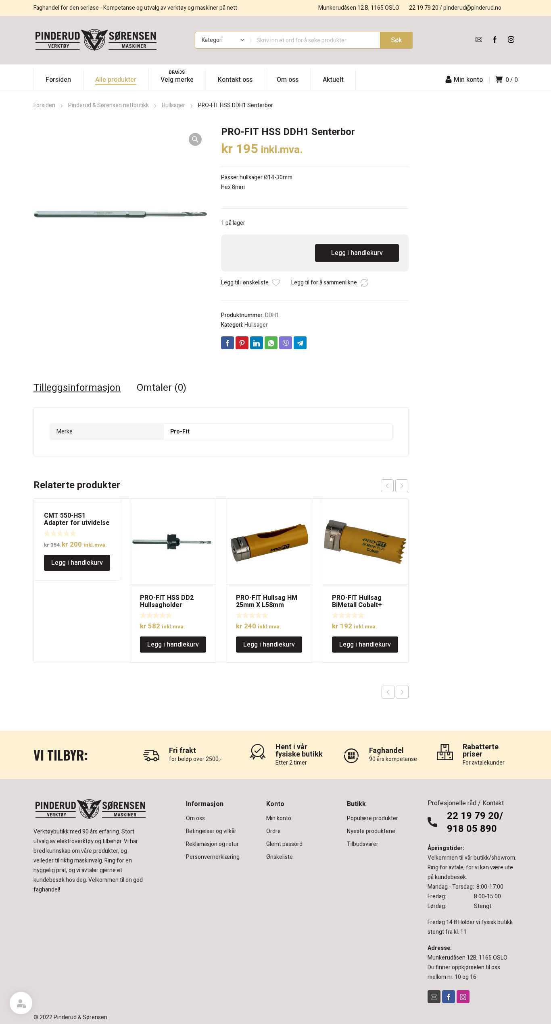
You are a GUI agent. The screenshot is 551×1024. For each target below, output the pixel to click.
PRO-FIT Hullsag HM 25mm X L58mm (266, 601)
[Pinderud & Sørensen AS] (96, 40)
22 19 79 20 (423, 8)
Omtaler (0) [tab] (161, 387)
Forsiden (44, 105)
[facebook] (494, 39)
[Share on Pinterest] (242, 342)
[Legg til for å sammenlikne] (364, 283)
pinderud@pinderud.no (472, 8)
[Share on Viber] (285, 342)
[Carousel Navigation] (394, 485)
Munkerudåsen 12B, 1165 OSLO (467, 958)
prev (387, 485)
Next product (402, 692)
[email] (478, 39)
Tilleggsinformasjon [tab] (77, 387)
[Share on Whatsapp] (271, 342)
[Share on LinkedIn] (256, 342)
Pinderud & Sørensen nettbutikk (108, 105)
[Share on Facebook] (227, 342)
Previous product (388, 692)
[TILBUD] (77, 500)
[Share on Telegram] (300, 342)
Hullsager (173, 105)
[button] (195, 139)
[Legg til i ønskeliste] (276, 283)
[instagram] (511, 39)
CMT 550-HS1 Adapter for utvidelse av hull (77, 523)
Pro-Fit (180, 431)
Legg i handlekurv (357, 253)
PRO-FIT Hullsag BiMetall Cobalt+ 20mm (357, 605)
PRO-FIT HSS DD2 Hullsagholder (167, 601)
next (401, 485)
